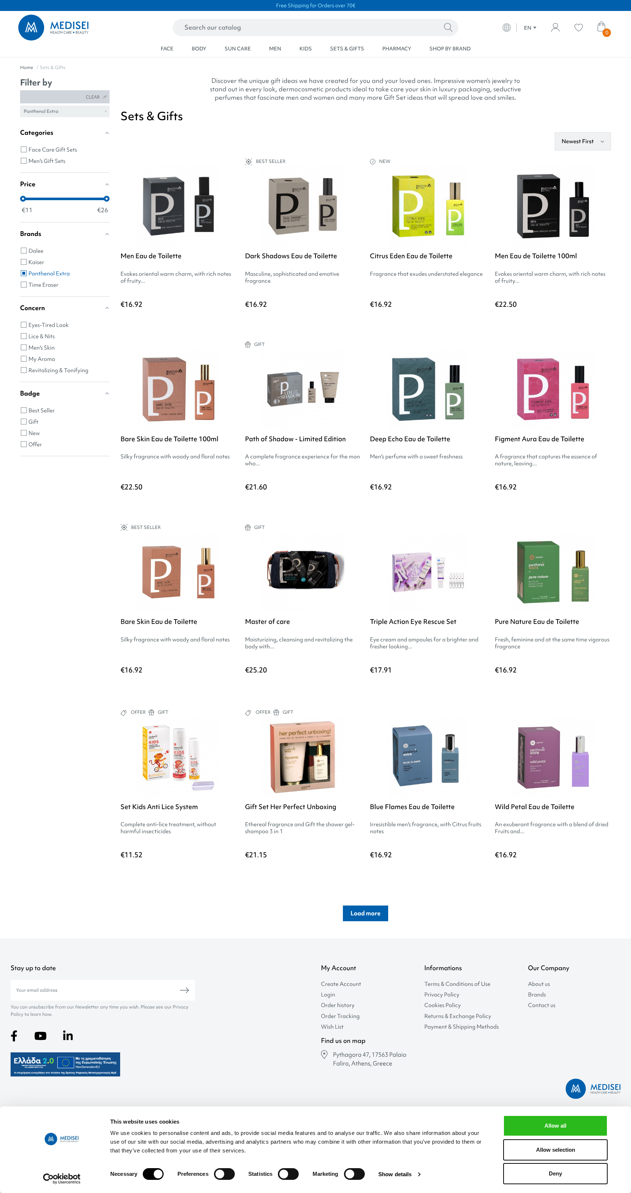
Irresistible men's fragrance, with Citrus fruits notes (425, 828)
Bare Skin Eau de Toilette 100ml (169, 438)
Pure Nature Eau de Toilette (537, 621)
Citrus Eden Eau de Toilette (411, 255)
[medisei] (77, 28)
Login (328, 995)
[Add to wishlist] (231, 182)
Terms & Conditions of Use (457, 984)
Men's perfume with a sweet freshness (416, 456)
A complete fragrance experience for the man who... (302, 460)
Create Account (341, 984)
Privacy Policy (441, 995)
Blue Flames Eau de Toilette (412, 806)
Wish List (332, 1027)
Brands (537, 995)
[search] (448, 28)
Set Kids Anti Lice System (159, 806)
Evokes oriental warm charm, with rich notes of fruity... (176, 278)
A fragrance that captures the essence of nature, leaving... (546, 460)
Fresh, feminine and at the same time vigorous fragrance (552, 643)
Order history (338, 1005)
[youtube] (40, 1035)
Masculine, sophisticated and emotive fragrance (292, 278)
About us (539, 984)
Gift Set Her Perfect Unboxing (290, 806)
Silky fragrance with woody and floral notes (175, 456)
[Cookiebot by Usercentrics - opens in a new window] (62, 1178)
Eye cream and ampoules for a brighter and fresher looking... (424, 643)
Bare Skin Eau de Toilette (159, 621)
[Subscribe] (184, 990)
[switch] (224, 1174)
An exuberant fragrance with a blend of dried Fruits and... (551, 828)
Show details (395, 1174)
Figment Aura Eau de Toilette (539, 438)
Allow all (555, 1126)
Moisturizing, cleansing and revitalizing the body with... (299, 643)
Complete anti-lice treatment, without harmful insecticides (168, 828)
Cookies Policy (442, 1005)
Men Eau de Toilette (151, 255)
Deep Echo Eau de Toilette (410, 438)
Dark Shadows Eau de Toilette (291, 255)
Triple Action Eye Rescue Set (413, 621)
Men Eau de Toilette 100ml (536, 255)
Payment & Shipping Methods (461, 1027)
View (179, 324)
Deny (555, 1173)
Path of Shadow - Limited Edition (295, 438)
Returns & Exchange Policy (457, 1016)
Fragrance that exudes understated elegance (426, 274)
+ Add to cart (326, 690)
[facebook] (14, 1035)
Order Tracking (340, 1016)
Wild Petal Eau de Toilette (534, 806)
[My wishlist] (578, 27)
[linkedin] (68, 1035)
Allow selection (555, 1150)
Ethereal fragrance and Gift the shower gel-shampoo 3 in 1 (300, 828)
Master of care (267, 621)
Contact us (541, 1005)
